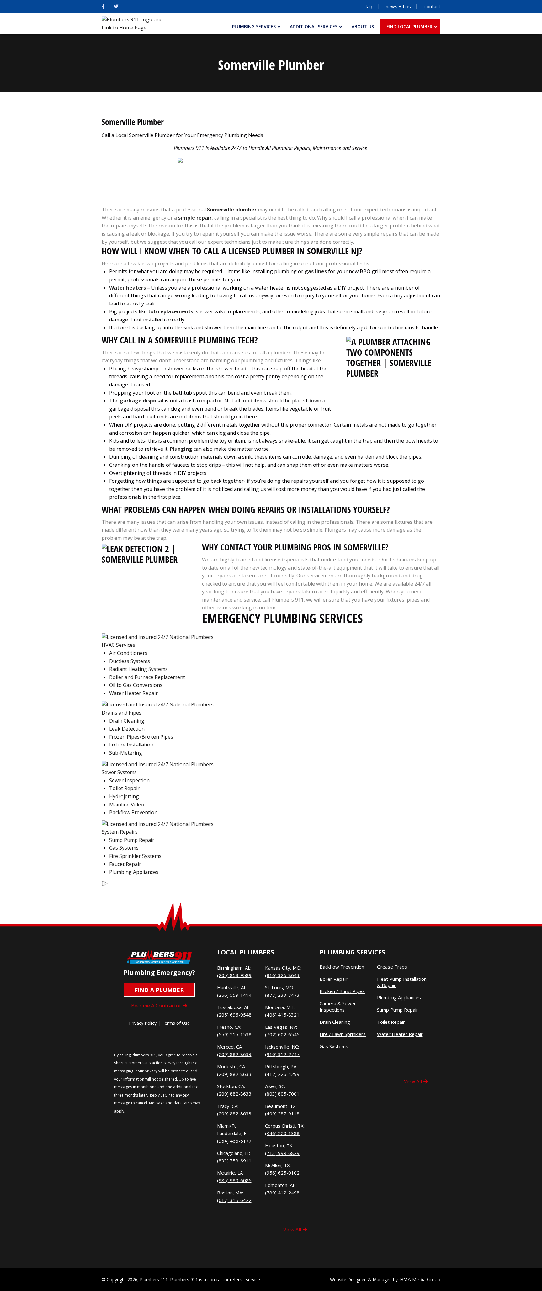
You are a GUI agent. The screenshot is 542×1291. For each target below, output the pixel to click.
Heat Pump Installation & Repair (402, 982)
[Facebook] (103, 6)
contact (432, 6)
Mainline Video (126, 804)
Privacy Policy (143, 1023)
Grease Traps (392, 967)
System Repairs (120, 831)
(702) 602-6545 (282, 1034)
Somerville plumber (231, 209)
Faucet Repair (125, 864)
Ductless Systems (129, 661)
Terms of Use (176, 1023)
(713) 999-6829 (282, 1153)
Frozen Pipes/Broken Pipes (141, 736)
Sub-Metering (125, 752)
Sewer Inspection (129, 780)
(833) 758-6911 (234, 1160)
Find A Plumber (159, 990)
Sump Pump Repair (131, 840)
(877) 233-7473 (282, 995)
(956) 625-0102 (282, 1173)
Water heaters (127, 287)
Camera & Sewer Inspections (338, 1007)
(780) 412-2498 (282, 1192)
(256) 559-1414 (234, 995)
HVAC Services (118, 644)
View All (292, 1229)
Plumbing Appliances (133, 872)
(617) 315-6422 (234, 1200)
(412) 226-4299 (282, 1074)
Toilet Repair (124, 788)
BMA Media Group (420, 1280)
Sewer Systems (119, 772)
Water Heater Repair (133, 693)
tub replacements (170, 311)
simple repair (195, 217)
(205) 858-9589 (234, 975)
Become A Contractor (156, 1005)
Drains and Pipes (121, 712)
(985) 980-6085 (234, 1180)
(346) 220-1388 (282, 1133)
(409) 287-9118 (282, 1113)
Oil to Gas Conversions (135, 685)
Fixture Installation (131, 744)
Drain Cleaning (126, 720)
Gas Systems (124, 847)
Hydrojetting (124, 796)
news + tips (398, 6)
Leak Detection (127, 728)
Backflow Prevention (133, 812)
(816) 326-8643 (282, 975)
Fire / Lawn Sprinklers (343, 1034)
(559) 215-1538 (234, 1034)
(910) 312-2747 (282, 1054)
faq (368, 6)
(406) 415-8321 (282, 1015)
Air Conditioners (128, 653)
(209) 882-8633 (234, 1054)
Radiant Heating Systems (138, 669)
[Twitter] (116, 6)
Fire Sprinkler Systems (135, 856)
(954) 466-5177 (234, 1141)
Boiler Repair (334, 979)
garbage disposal (141, 400)
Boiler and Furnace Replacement (147, 677)
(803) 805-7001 (282, 1094)
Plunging (181, 448)
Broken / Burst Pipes (342, 991)
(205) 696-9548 (234, 1015)
